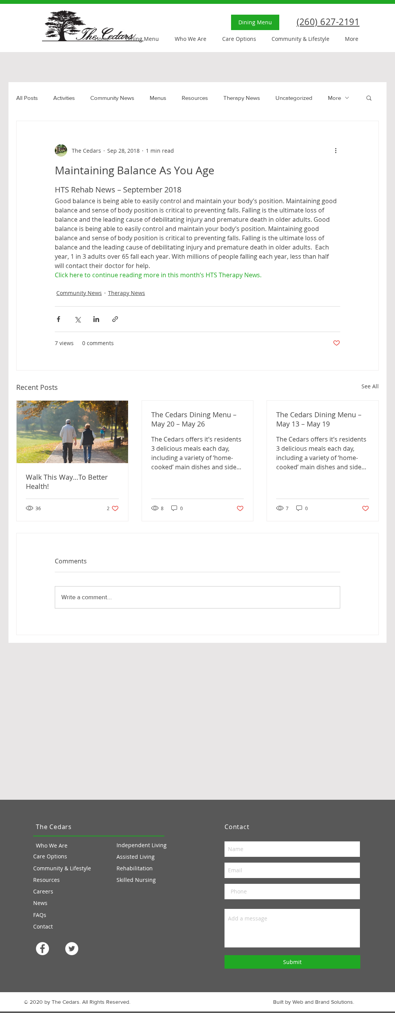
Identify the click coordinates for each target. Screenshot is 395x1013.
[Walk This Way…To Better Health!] (72, 432)
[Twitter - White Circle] (71, 948)
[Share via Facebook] (58, 319)
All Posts (27, 97)
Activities (64, 97)
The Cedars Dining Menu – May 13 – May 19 (318, 419)
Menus (158, 97)
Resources (195, 97)
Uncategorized (293, 97)
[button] (369, 97)
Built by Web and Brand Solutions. (313, 1002)
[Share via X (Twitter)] (77, 319)
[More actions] (335, 150)
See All (370, 386)
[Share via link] (115, 319)
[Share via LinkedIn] (96, 319)
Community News (112, 97)
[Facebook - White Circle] (42, 948)
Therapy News (241, 97)
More (334, 97)
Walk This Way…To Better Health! (67, 481)
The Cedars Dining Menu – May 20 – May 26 (193, 419)
